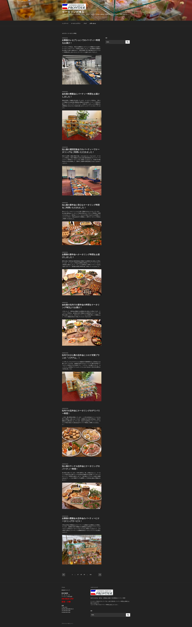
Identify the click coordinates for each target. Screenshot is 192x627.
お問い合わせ (93, 23)
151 (91, 575)
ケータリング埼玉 (73, 11)
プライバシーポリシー (67, 623)
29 (84, 575)
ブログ (85, 23)
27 (78, 575)
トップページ (65, 23)
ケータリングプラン (76, 23)
